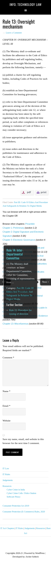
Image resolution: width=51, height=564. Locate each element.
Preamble (30, 224)
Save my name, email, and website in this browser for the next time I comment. (23, 441)
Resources (7, 486)
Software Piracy (13, 497)
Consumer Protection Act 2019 (16, 506)
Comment (8, 357)
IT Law (6, 468)
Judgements (8, 480)
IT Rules (6, 474)
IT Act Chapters (7, 528)
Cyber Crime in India (16, 489)
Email (6, 405)
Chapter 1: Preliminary (13, 228)
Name (6, 391)
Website (6, 420)
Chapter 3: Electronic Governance (19, 240)
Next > (45, 281)
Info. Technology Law (26, 4)
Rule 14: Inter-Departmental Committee (14, 254)
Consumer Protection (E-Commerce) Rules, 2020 (24, 511)
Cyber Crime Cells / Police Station (21, 493)
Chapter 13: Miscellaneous (15, 324)
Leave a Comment (14, 33)
